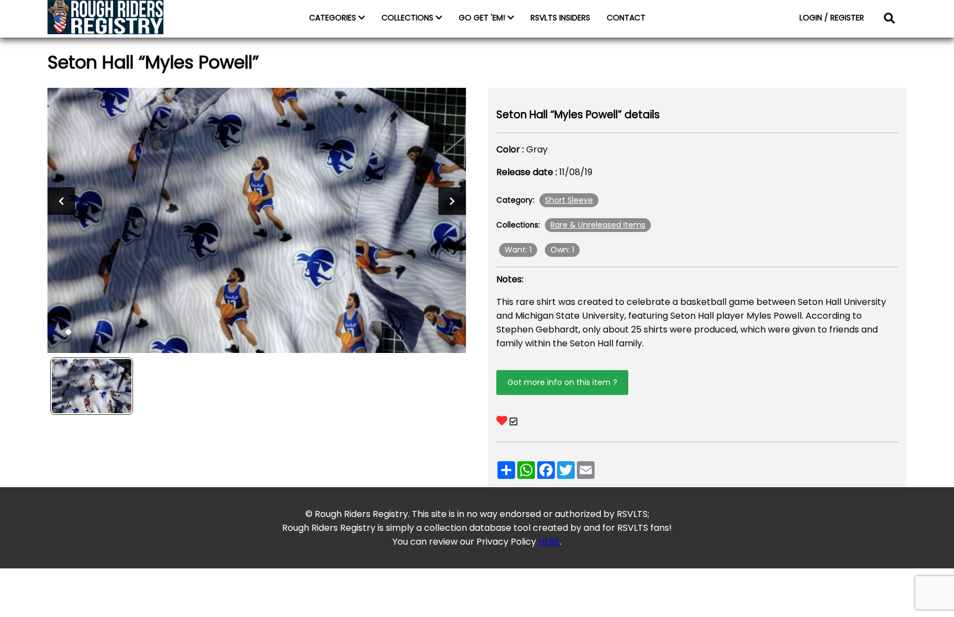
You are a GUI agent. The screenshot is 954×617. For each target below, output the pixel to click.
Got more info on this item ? (562, 382)
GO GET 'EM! (483, 17)
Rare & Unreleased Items (597, 224)
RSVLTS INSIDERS (560, 17)
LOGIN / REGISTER (831, 17)
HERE (549, 541)
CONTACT (626, 17)
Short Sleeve (569, 199)
